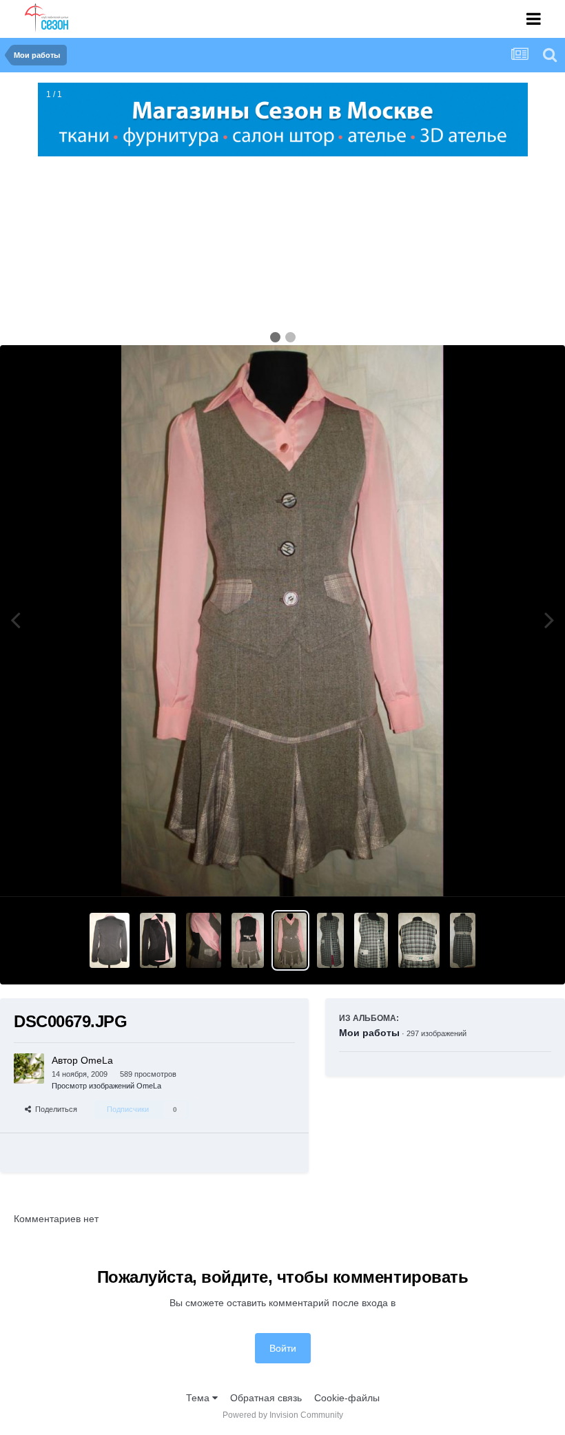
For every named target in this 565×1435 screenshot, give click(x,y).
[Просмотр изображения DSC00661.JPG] (419, 940)
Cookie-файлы (347, 1397)
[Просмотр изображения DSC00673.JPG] (247, 940)
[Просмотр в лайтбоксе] (282, 620)
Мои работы (369, 1032)
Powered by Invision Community (283, 1415)
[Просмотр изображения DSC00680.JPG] (158, 940)
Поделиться (54, 1109)
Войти (282, 1348)
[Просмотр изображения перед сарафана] (330, 940)
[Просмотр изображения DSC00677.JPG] (203, 940)
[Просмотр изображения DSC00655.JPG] (462, 940)
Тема (199, 1397)
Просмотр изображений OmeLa (106, 1086)
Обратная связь (266, 1397)
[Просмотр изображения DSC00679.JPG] (290, 940)
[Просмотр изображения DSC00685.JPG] (110, 940)
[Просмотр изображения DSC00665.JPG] (371, 940)
